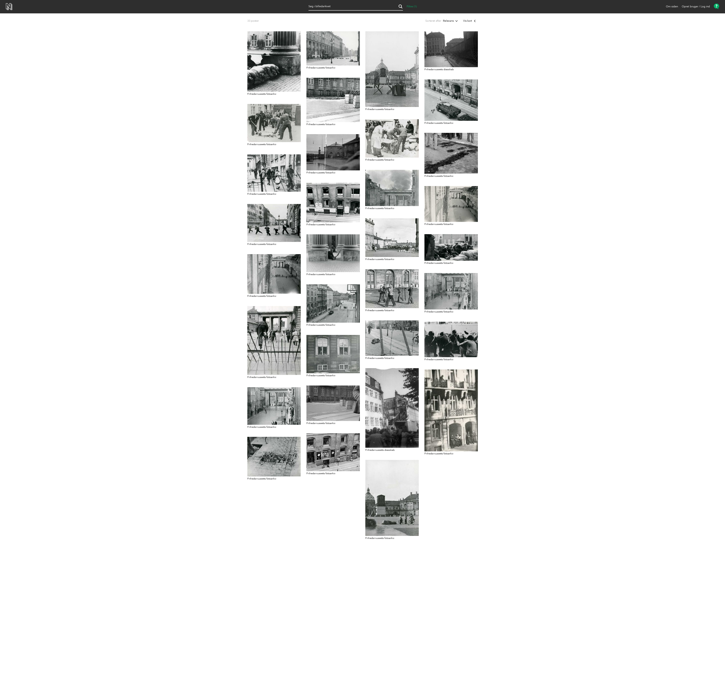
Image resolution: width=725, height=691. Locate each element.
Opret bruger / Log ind (696, 6)
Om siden (672, 6)
